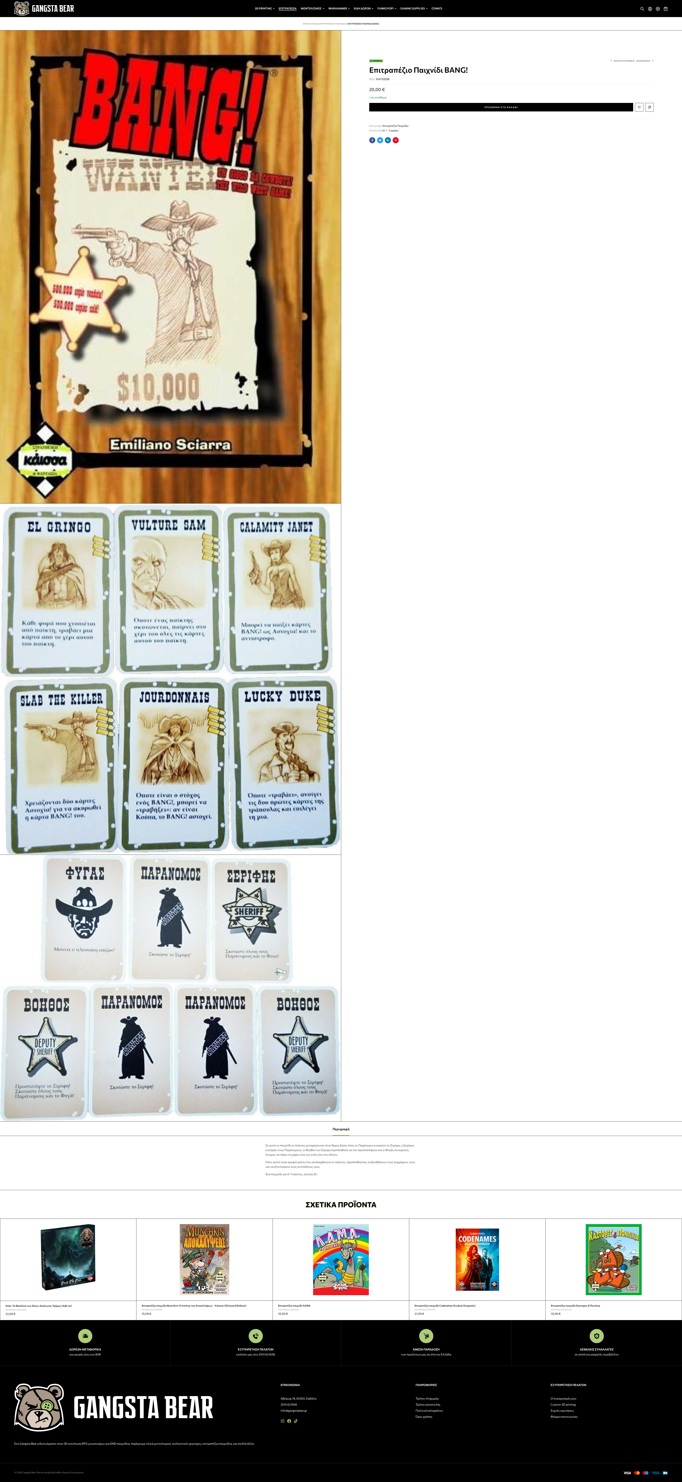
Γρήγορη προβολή (132, 1231)
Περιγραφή (341, 1129)
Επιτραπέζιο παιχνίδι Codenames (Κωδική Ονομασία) (445, 1305)
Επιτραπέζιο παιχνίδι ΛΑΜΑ (294, 1305)
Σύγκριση (649, 107)
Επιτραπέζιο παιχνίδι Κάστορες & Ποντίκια (575, 1305)
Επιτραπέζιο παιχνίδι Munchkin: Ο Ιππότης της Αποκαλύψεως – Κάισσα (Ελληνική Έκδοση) (194, 1305)
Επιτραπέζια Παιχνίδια (333, 23)
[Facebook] (289, 1421)
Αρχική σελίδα (311, 23)
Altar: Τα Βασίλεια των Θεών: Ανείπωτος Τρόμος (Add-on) (39, 1305)
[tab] (341, 1129)
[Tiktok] (296, 1421)
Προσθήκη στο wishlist (639, 107)
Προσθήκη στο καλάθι (501, 107)
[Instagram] (283, 1421)
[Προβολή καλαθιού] (666, 9)
